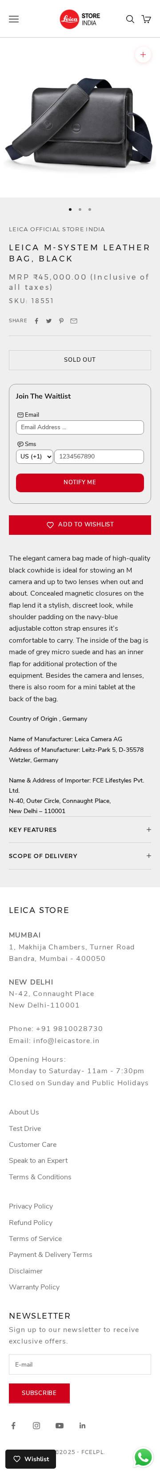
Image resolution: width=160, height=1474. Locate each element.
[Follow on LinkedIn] (82, 1425)
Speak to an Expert (38, 1161)
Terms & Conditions (40, 1177)
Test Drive (25, 1129)
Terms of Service (35, 1239)
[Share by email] (73, 320)
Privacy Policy (31, 1206)
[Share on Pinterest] (61, 320)
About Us (24, 1112)
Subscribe (39, 1393)
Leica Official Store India (57, 229)
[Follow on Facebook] (13, 1425)
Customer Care (32, 1145)
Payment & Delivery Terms (50, 1255)
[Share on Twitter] (48, 320)
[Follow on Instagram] (36, 1425)
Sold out (80, 360)
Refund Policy (30, 1223)
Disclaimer (26, 1271)
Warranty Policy (34, 1287)
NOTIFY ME (80, 482)
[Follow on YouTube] (59, 1425)
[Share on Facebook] (36, 320)
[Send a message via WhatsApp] (143, 1457)
